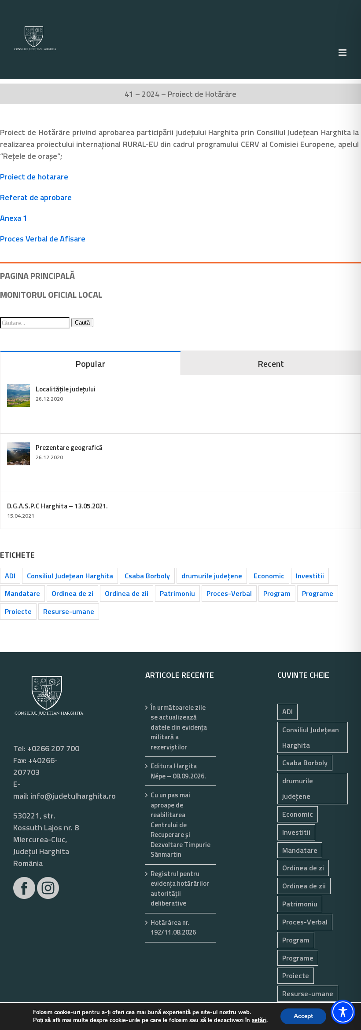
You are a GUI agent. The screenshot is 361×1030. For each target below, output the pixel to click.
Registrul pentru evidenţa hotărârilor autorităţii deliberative (180, 889)
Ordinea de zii (126, 593)
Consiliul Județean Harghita (70, 575)
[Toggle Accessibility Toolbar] (343, 1012)
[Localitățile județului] (18, 390)
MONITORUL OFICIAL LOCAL (51, 294)
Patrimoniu (177, 593)
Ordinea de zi (72, 593)
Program (277, 593)
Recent (271, 363)
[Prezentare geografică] (18, 448)
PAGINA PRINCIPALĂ (37, 275)
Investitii (310, 575)
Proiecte (18, 611)
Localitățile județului (66, 389)
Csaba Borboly (147, 575)
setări (259, 1020)
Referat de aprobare (36, 197)
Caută (82, 322)
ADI (10, 575)
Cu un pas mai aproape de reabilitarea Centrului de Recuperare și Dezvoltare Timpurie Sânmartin (180, 824)
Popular (90, 363)
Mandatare (22, 593)
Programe (317, 593)
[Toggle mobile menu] (343, 52)
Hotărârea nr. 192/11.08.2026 (173, 928)
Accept (303, 1016)
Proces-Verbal (229, 593)
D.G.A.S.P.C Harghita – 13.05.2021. (57, 506)
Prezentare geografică (69, 447)
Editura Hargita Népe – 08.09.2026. (178, 771)
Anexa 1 (13, 218)
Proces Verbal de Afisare (42, 239)
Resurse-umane (68, 611)
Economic (269, 575)
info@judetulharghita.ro (73, 796)
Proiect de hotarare (34, 177)
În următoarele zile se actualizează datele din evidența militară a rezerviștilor (179, 727)
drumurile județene (211, 575)
